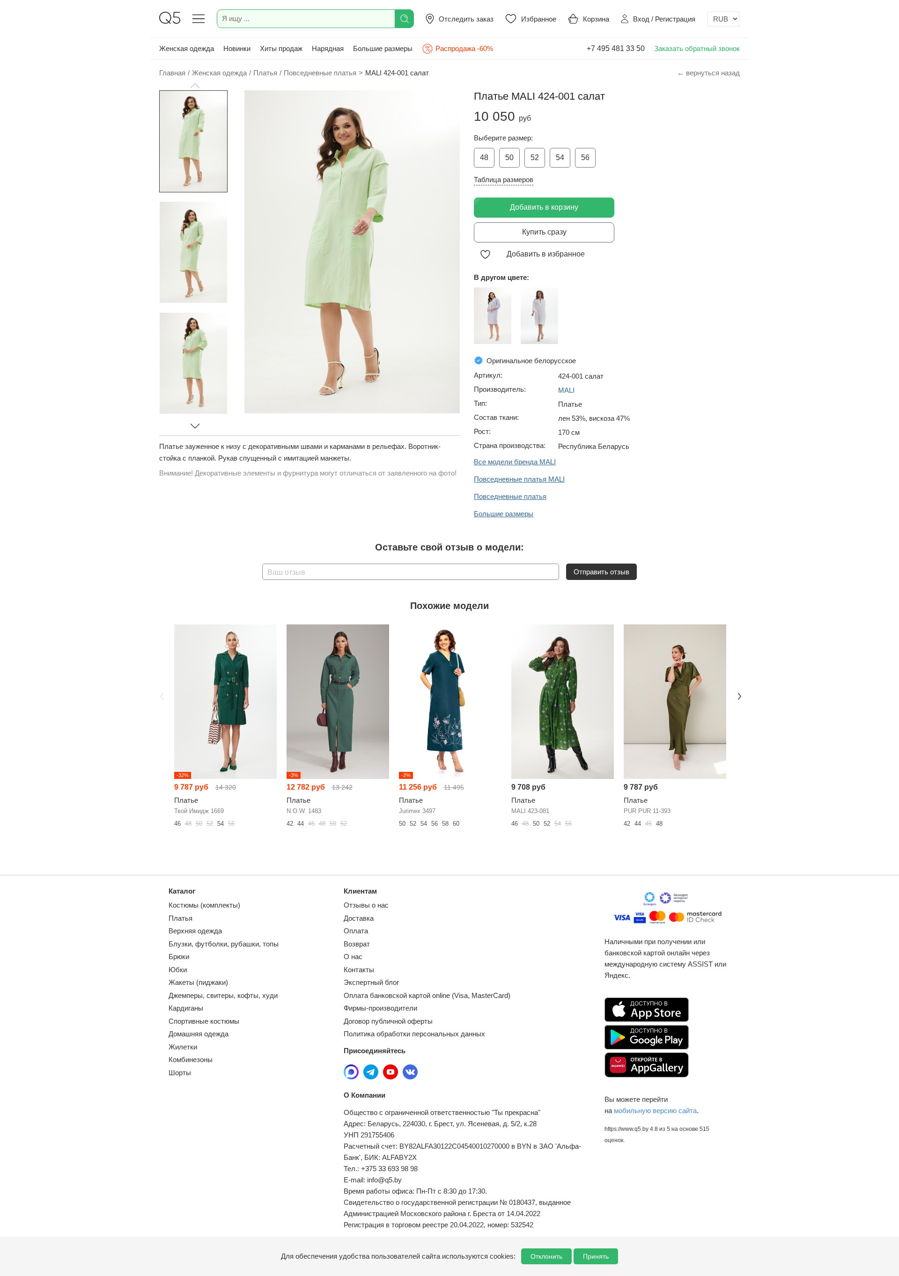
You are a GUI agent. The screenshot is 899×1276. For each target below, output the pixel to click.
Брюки (179, 957)
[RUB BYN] (723, 19)
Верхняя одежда (195, 931)
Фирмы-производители (380, 1008)
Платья (180, 918)
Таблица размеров (503, 179)
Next (738, 695)
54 (560, 157)
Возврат (357, 944)
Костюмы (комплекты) (204, 905)
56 (585, 157)
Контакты (359, 970)
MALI (566, 390)
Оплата (356, 931)
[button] (194, 85)
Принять (596, 1256)
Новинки (237, 48)
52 (535, 157)
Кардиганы (186, 1008)
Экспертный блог (371, 982)
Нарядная (328, 48)
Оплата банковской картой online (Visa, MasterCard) (427, 995)
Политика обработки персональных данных (414, 1034)
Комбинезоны (191, 1059)
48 (484, 157)
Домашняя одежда (198, 1034)
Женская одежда (186, 48)
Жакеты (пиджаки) (198, 982)
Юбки (178, 970)
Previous (160, 695)
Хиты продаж (281, 48)
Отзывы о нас (366, 905)
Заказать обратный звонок (697, 48)
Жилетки (183, 1047)
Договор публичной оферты (388, 1021)
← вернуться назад (708, 73)
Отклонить (546, 1256)
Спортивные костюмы (204, 1021)
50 (509, 157)
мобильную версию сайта (655, 1111)
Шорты (180, 1073)
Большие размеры (383, 48)
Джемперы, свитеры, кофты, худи (223, 995)
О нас (353, 957)
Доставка (359, 918)
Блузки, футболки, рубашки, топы (224, 944)
